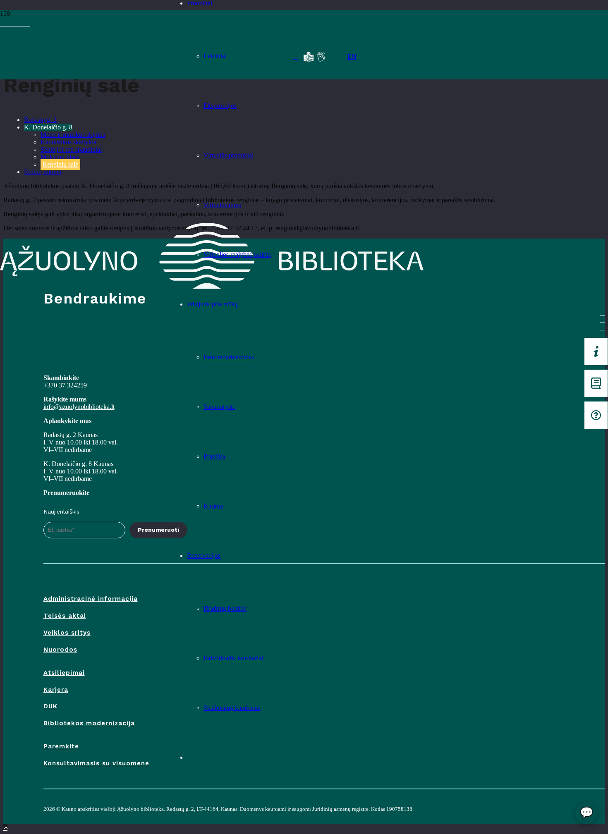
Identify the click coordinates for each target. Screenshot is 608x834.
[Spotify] (12, 23)
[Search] (295, 56)
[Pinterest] (27, 23)
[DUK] (596, 415)
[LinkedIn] (22, 23)
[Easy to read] (308, 57)
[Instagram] (17, 23)
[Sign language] (321, 57)
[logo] (85, 54)
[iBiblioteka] (596, 383)
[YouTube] (7, 23)
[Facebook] (2, 23)
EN (352, 56)
